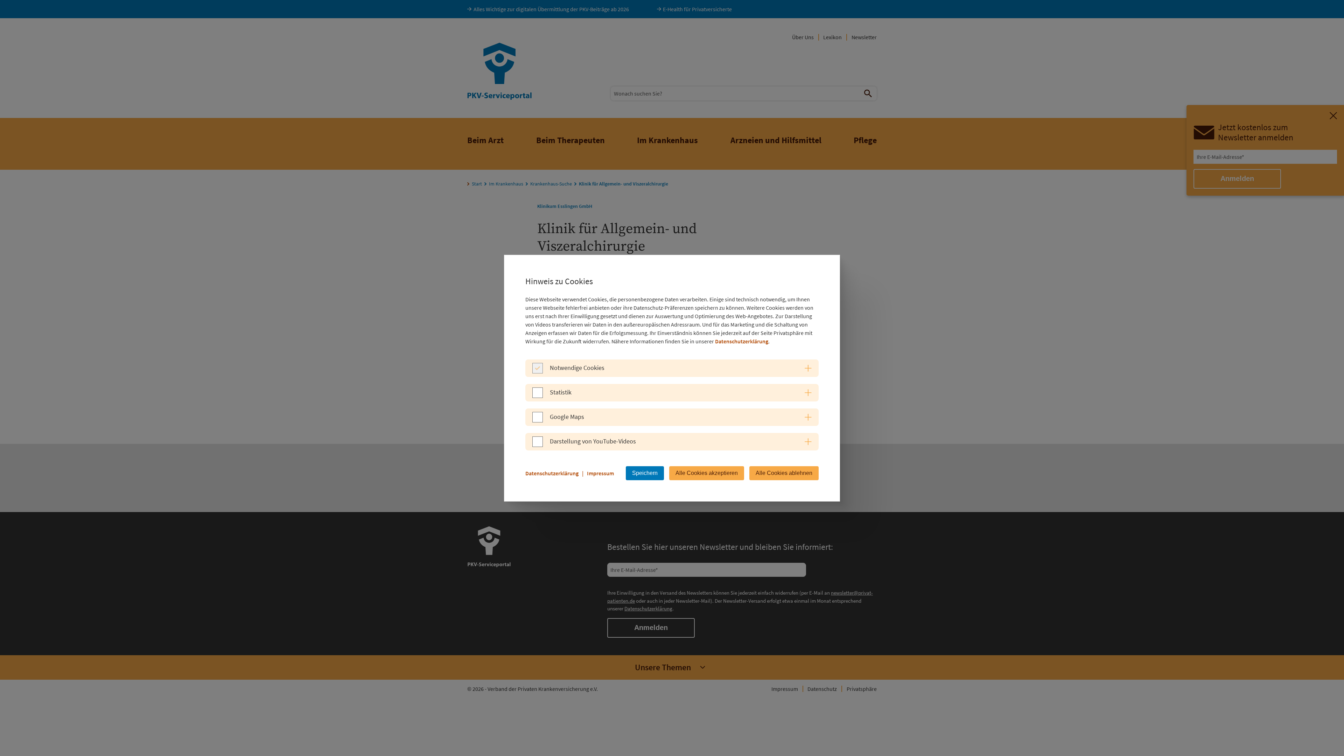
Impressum (600, 473)
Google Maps (567, 417)
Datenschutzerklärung (741, 341)
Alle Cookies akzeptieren (707, 473)
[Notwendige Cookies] (537, 371)
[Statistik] (537, 395)
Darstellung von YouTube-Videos (593, 441)
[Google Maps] (537, 420)
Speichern (645, 473)
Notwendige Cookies (577, 368)
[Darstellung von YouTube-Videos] (537, 444)
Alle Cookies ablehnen (784, 473)
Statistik (561, 392)
